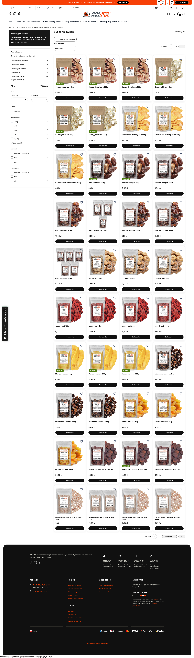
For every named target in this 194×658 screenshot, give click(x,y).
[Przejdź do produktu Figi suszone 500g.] (169, 262)
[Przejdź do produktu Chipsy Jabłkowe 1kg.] (169, 70)
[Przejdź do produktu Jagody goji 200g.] (136, 309)
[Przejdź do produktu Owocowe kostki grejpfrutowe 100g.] (69, 501)
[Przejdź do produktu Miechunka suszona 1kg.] (169, 357)
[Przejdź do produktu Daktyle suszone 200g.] (136, 214)
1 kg (15, 134)
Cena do (34, 95)
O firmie (71, 611)
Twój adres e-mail (139, 593)
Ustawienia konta (105, 588)
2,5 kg (16, 139)
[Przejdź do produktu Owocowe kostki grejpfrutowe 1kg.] (102, 501)
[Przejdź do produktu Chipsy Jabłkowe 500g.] (102, 118)
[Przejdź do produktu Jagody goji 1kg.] (102, 309)
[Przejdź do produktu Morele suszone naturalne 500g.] (169, 453)
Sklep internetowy (96, 644)
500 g (16, 130)
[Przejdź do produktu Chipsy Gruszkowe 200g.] (102, 70)
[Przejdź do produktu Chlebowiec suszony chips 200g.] (169, 118)
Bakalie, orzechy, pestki (41, 27)
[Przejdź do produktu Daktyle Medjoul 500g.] (169, 166)
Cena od (14, 95)
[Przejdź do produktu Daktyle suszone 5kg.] (69, 262)
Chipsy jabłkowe (29, 64)
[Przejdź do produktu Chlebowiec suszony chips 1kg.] (136, 118)
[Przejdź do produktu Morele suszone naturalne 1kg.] (102, 453)
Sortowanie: (59, 43)
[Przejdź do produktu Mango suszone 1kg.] (69, 357)
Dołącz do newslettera (143, 595)
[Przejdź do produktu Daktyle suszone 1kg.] (69, 214)
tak (15, 158)
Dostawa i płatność (75, 585)
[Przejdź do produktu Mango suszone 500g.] (136, 357)
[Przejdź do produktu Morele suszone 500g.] (69, 453)
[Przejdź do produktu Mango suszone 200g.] (102, 357)
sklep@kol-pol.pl (178, 8)
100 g (16, 122)
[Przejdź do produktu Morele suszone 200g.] (169, 405)
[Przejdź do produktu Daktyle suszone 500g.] (169, 214)
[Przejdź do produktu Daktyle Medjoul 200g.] (136, 166)
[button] (81, 58)
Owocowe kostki (29, 76)
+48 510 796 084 (41, 584)
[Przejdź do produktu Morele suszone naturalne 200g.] (136, 453)
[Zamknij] (4, 310)
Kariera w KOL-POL (75, 621)
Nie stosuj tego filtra (21, 153)
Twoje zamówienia (106, 585)
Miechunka (29, 72)
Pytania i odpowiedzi (75, 592)
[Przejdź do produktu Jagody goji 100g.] (69, 309)
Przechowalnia (104, 592)
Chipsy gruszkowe (29, 68)
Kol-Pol (17, 111)
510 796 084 (161, 8)
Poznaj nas (72, 614)
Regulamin (156, 599)
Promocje (123, 2)
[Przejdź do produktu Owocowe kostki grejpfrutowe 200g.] (136, 501)
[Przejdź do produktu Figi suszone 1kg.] (102, 262)
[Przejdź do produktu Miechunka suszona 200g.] (69, 405)
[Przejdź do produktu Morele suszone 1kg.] (136, 405)
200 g (16, 126)
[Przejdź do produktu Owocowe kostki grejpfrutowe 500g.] (169, 501)
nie (15, 162)
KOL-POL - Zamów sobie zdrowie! (20, 27)
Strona (164, 46)
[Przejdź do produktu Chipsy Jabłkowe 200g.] (69, 118)
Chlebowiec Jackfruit (29, 61)
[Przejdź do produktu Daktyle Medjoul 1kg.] (102, 166)
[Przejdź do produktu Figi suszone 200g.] (136, 262)
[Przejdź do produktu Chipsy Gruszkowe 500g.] (136, 70)
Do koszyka (70, 98)
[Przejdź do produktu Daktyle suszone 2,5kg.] (102, 214)
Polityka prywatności (75, 599)
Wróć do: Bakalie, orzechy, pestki (24, 56)
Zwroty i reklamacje (75, 588)
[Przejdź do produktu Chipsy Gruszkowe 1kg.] (69, 70)
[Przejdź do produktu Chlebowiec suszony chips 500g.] (69, 166)
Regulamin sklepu (74, 595)
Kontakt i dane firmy (75, 618)
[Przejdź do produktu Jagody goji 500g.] (169, 309)
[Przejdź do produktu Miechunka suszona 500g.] (102, 405)
